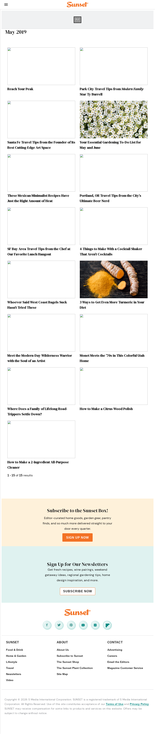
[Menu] (6, 4)
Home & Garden (16, 655)
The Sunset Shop (68, 661)
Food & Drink (14, 649)
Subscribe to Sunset (70, 655)
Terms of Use (114, 704)
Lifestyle (11, 661)
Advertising (114, 649)
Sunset (12, 642)
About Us (63, 649)
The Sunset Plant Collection (75, 667)
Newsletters (13, 674)
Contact (115, 642)
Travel (10, 667)
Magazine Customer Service (125, 667)
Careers (112, 655)
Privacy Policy (139, 704)
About (62, 642)
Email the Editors (118, 661)
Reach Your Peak (20, 89)
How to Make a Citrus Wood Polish (106, 408)
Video (9, 680)
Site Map (62, 674)
